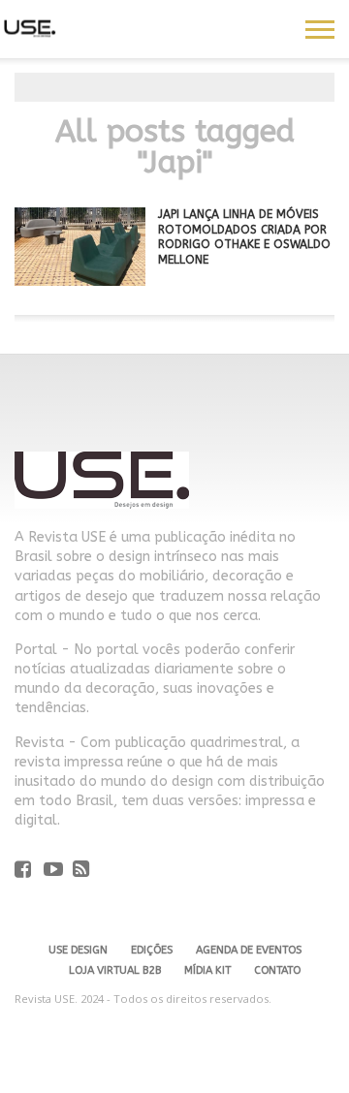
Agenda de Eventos (248, 950)
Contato (277, 970)
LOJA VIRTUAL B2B (115, 970)
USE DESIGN (78, 950)
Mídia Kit (207, 970)
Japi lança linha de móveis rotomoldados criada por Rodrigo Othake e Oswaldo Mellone (244, 236)
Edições (152, 950)
